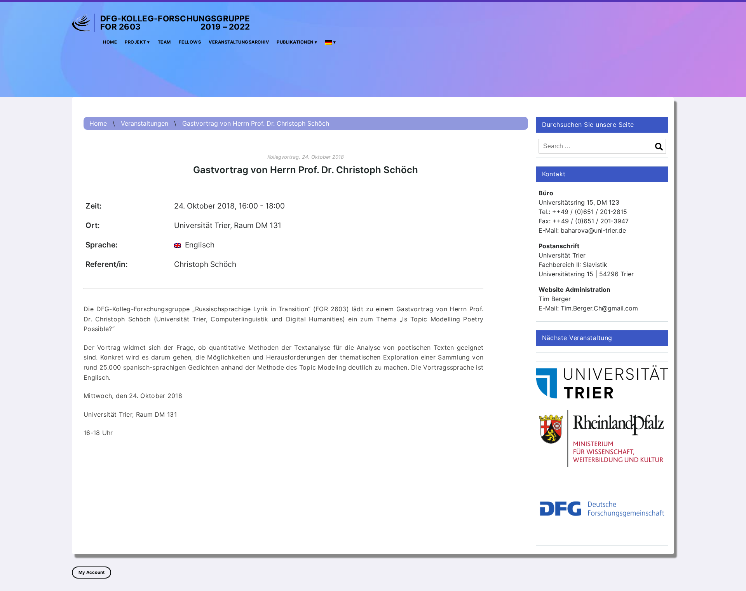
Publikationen (295, 42)
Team (164, 42)
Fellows (190, 42)
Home (110, 42)
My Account (91, 572)
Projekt (135, 42)
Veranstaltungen (144, 123)
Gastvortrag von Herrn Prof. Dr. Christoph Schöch (255, 123)
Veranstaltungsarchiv (239, 42)
